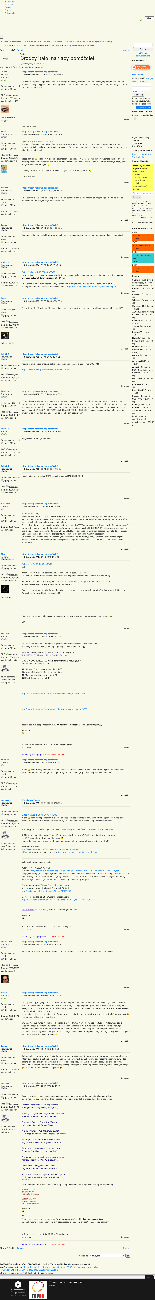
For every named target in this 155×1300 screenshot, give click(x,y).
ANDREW (5, 503)
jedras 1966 (6, 941)
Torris (4, 71)
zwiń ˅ (149, 1277)
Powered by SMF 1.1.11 (10, 1270)
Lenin (3, 298)
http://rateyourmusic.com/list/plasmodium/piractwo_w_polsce (50, 849)
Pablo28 (5, 354)
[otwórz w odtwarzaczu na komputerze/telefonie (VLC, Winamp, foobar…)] (16, 1292)
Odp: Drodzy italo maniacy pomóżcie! (40, 72)
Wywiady (98, 41)
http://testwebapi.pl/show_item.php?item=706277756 (46, 891)
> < (12, 41)
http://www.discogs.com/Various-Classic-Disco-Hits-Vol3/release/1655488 (56, 900)
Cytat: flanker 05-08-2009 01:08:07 (38, 272)
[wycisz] (12, 1289)
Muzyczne (35, 45)
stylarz (4, 131)
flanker (4, 187)
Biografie (81, 41)
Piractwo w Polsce (31, 800)
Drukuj (126, 50)
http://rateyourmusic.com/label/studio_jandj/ (78, 852)
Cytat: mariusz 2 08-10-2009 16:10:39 (39, 815)
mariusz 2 (5, 759)
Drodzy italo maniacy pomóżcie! (79, 45)
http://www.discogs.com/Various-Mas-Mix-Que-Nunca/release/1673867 (54, 709)
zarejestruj (143, 81)
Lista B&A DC (70, 41)
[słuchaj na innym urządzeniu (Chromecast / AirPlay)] (12, 1292)
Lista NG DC (57, 41)
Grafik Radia (30, 41)
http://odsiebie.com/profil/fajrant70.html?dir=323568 (46, 369)
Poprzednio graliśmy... (142, 154)
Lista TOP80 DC (43, 41)
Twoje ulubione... (139, 157)
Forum (8, 45)
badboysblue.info (48, 1267)
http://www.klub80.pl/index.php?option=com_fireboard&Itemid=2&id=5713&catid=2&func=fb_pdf (74, 870)
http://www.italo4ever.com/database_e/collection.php (91, 286)
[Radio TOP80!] (56, 25)
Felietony (89, 41)
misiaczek (6, 633)
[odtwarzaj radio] (18, 1284)
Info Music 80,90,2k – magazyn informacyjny (77, 1267)
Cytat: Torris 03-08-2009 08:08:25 (38, 141)
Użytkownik (137, 74)
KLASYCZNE (20, 45)
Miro (3, 554)
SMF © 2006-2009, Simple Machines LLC (40, 1270)
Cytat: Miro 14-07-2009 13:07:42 (37, 564)
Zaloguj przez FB (143, 107)
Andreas (5, 262)
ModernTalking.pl (31, 1267)
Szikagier (56, 45)
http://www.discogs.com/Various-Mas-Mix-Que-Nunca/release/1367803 (54, 693)
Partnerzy (107, 41)
